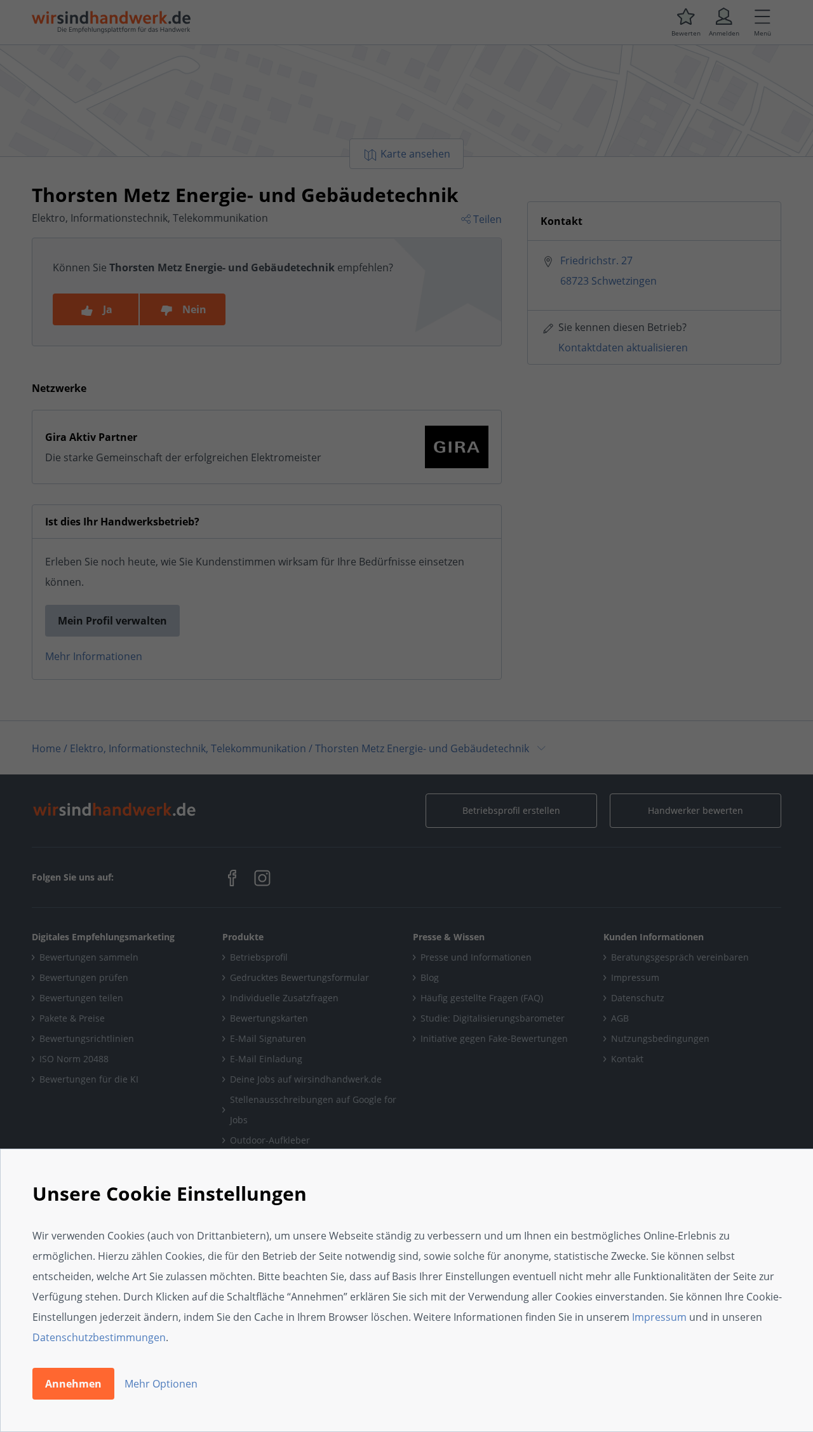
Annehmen (73, 1384)
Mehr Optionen (161, 1384)
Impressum (659, 1317)
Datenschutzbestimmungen (99, 1337)
